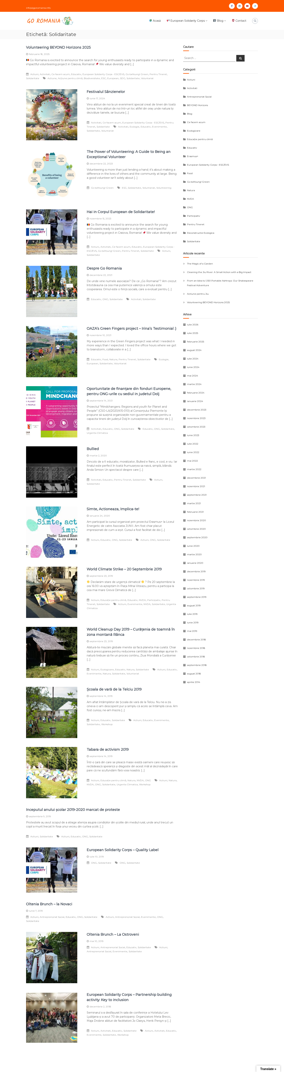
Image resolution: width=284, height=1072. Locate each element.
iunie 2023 (193, 435)
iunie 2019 (193, 622)
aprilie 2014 (193, 682)
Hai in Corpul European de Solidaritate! (121, 212)
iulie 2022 (192, 443)
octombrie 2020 (196, 528)
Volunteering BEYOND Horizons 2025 (58, 47)
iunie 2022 (193, 452)
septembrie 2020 (197, 537)
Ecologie (134, 126)
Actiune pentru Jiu (198, 293)
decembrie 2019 (196, 571)
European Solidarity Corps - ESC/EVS (103, 74)
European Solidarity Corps (187, 20)
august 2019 (194, 605)
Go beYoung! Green (137, 74)
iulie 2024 (192, 358)
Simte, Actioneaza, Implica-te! (113, 509)
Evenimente (159, 126)
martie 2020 (194, 554)
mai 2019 (192, 631)
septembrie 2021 (197, 494)
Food (105, 359)
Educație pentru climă (113, 600)
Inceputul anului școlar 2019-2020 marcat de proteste (73, 810)
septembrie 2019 (197, 596)
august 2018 (194, 673)
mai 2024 (192, 375)
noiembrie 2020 (196, 520)
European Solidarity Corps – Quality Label (123, 850)
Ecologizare (107, 669)
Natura (113, 359)
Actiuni (34, 74)
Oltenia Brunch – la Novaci (49, 904)
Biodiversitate (92, 78)
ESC (103, 78)
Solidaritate (32, 78)
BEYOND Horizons (197, 105)
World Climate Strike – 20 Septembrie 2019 (124, 569)
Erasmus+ (192, 156)
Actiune (52, 78)
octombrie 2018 (196, 656)
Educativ (76, 74)
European (113, 78)
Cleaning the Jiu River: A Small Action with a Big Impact (219, 272)
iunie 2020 (193, 545)
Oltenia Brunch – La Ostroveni (113, 934)
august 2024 (194, 350)
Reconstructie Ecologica (200, 232)
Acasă (156, 20)
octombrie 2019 (196, 588)
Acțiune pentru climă (70, 78)
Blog (219, 20)
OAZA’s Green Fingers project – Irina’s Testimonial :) (131, 328)
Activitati (45, 74)
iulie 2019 (192, 614)
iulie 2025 (192, 333)
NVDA (142, 600)
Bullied (93, 449)
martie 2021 (194, 503)
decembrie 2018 (196, 639)
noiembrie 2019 (196, 579)
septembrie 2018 (197, 665)
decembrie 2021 (196, 477)
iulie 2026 (192, 324)
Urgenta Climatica (97, 432)
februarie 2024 (195, 392)
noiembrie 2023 (196, 418)
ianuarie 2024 (195, 401)
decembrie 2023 (196, 409)
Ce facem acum (60, 74)
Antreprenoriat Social (52, 916)
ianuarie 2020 (195, 562)
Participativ (153, 600)
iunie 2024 (193, 367)
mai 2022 (192, 460)
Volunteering (163, 187)
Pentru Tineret (158, 74)
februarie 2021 (195, 511)
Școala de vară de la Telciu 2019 (114, 689)
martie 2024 (194, 384)
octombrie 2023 (196, 426)
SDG (122, 78)
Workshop (107, 724)
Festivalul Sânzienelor (106, 92)
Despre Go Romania (104, 268)
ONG (105, 299)
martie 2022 (194, 469)
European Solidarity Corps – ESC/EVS (208, 164)
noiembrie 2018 (196, 648)
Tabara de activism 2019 (108, 749)
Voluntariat (147, 78)
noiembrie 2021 (196, 486)
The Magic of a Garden (200, 263)
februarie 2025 (195, 341)
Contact (240, 20)
